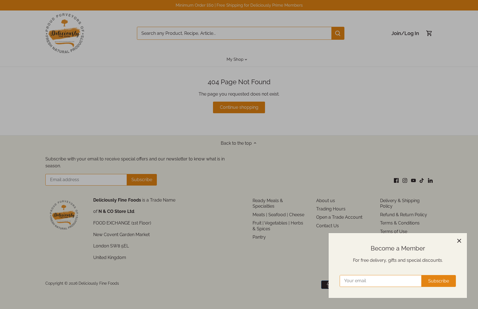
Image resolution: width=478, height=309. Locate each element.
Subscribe (438, 281)
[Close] (459, 241)
